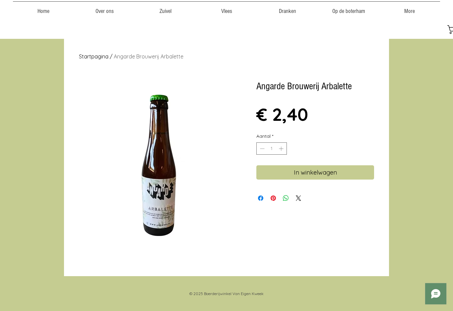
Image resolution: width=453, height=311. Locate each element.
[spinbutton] (272, 148)
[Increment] (282, 148)
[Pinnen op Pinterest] (273, 198)
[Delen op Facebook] (261, 198)
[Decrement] (261, 148)
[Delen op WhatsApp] (286, 198)
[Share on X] (298, 198)
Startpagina (93, 56)
